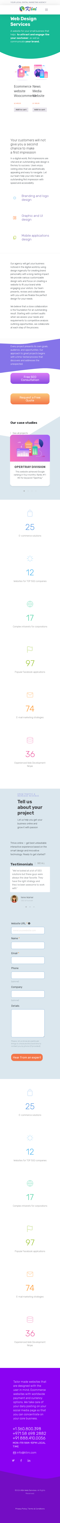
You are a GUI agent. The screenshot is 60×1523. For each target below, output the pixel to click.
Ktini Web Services (29, 1490)
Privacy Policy (21, 1509)
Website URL (28, 923)
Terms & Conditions (36, 1509)
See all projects (20, 433)
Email (15, 953)
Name (15, 938)
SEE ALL (41, 863)
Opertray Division (30, 467)
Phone (15, 968)
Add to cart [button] (21, 109)
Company (16, 987)
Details (15, 1005)
